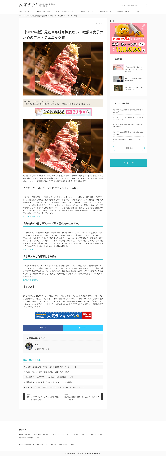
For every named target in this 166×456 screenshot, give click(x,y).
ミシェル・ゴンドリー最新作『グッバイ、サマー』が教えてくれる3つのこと (55, 387)
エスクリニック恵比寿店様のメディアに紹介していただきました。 (128, 125)
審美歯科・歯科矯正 (124, 12)
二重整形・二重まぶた (86, 12)
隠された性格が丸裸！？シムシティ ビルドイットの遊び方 (82, 397)
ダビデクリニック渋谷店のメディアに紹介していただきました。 (128, 111)
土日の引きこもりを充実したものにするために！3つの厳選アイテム (52, 382)
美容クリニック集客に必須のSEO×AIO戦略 (133, 79)
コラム (138, 12)
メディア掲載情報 (25, 444)
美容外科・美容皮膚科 (42, 12)
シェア (44, 327)
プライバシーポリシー (40, 444)
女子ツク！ (82, 453)
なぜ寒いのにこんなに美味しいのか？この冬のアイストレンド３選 (51, 367)
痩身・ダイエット (105, 12)
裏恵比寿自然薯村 (30, 280)
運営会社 (53, 444)
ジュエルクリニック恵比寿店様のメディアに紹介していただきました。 (128, 118)
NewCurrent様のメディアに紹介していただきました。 (128, 140)
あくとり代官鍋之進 (30, 217)
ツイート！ (84, 327)
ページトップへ (129, 163)
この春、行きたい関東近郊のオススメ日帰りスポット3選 (47, 372)
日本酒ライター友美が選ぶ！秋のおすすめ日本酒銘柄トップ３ (49, 377)
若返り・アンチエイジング (64, 12)
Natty (37, 345)
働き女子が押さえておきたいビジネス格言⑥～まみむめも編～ (43, 397)
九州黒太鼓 (27, 250)
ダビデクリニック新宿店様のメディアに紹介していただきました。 (128, 133)
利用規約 (73, 444)
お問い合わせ (63, 444)
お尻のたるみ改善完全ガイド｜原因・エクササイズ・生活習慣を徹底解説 (134, 69)
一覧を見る (128, 148)
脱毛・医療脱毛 (24, 12)
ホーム (21, 16)
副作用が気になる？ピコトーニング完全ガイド (134, 88)
